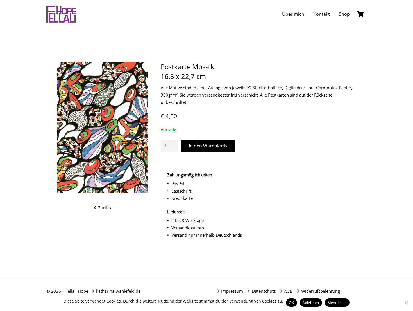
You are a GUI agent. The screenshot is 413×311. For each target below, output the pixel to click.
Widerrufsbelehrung (320, 291)
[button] (354, 14)
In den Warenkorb (208, 146)
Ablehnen (311, 302)
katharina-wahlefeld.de (118, 291)
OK (291, 302)
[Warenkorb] (360, 14)
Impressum (232, 291)
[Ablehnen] (406, 302)
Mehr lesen (337, 302)
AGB (288, 291)
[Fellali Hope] (61, 14)
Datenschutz (264, 291)
